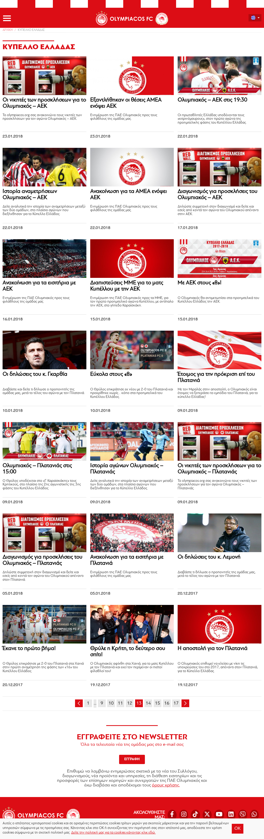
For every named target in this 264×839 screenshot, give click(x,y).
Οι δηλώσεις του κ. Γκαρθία (35, 374)
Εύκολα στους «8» (111, 374)
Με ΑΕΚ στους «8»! (199, 283)
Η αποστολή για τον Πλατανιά (213, 648)
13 (139, 703)
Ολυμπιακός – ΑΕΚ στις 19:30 (212, 100)
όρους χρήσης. (166, 785)
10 (111, 703)
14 (148, 703)
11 (120, 703)
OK (237, 828)
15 (157, 703)
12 (129, 703)
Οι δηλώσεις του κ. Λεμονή (209, 557)
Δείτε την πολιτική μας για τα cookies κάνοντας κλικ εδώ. (113, 833)
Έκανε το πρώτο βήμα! (29, 648)
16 (166, 703)
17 (176, 703)
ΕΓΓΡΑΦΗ (132, 759)
